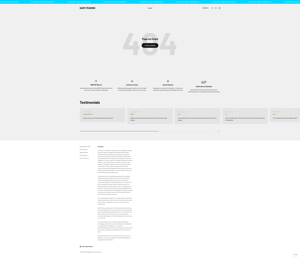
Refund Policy (83, 149)
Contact (150, 8)
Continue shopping (150, 45)
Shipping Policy (84, 152)
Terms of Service (84, 158)
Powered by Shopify (96, 252)
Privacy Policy (83, 155)
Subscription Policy (85, 146)
